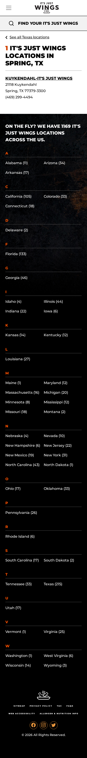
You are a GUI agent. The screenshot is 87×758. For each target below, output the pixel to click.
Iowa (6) (51, 311)
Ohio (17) (13, 488)
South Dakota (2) (59, 560)
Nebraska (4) (16, 436)
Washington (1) (18, 656)
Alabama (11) (16, 163)
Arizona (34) (54, 163)
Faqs (69, 706)
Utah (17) (13, 608)
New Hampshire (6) (22, 445)
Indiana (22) (15, 311)
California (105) (18, 196)
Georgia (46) (16, 278)
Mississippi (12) (56, 402)
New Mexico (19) (19, 455)
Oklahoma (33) (57, 488)
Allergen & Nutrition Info (59, 713)
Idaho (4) (13, 301)
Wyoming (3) (55, 665)
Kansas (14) (15, 335)
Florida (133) (15, 254)
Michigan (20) (56, 392)
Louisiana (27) (17, 359)
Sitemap (19, 706)
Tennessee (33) (18, 584)
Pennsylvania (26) (21, 512)
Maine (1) (13, 383)
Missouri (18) (16, 412)
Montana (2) (54, 412)
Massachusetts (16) (22, 392)
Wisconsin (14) (18, 665)
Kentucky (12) (56, 335)
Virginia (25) (54, 632)
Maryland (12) (55, 383)
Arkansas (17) (17, 172)
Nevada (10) (54, 436)
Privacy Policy (41, 706)
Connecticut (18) (19, 206)
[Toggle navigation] (8, 7)
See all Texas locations (29, 37)
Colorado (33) (55, 196)
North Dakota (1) (58, 465)
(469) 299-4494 (19, 97)
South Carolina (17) (22, 560)
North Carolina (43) (22, 465)
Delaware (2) (16, 230)
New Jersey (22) (58, 445)
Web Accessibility (21, 713)
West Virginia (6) (58, 656)
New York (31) (55, 455)
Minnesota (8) (17, 402)
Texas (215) (53, 584)
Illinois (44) (53, 301)
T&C (59, 706)
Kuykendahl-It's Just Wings (38, 78)
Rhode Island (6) (20, 536)
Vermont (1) (15, 632)
